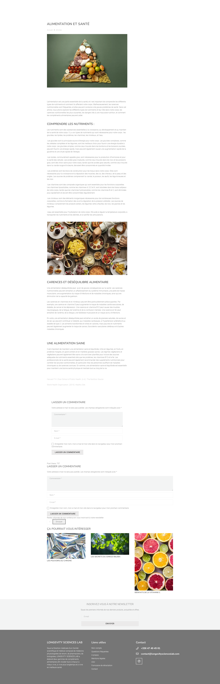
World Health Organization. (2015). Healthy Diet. (66, 385)
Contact (94, 669)
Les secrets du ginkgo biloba (105, 556)
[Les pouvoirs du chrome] (66, 546)
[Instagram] (139, 661)
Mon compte (96, 648)
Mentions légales (98, 658)
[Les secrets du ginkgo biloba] (110, 544)
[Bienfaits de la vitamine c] (154, 562)
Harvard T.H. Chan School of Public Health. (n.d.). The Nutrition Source (75, 379)
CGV (93, 662)
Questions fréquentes (100, 652)
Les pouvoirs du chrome (59, 560)
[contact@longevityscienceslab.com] (138, 653)
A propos (95, 655)
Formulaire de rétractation (101, 665)
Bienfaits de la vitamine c (147, 592)
